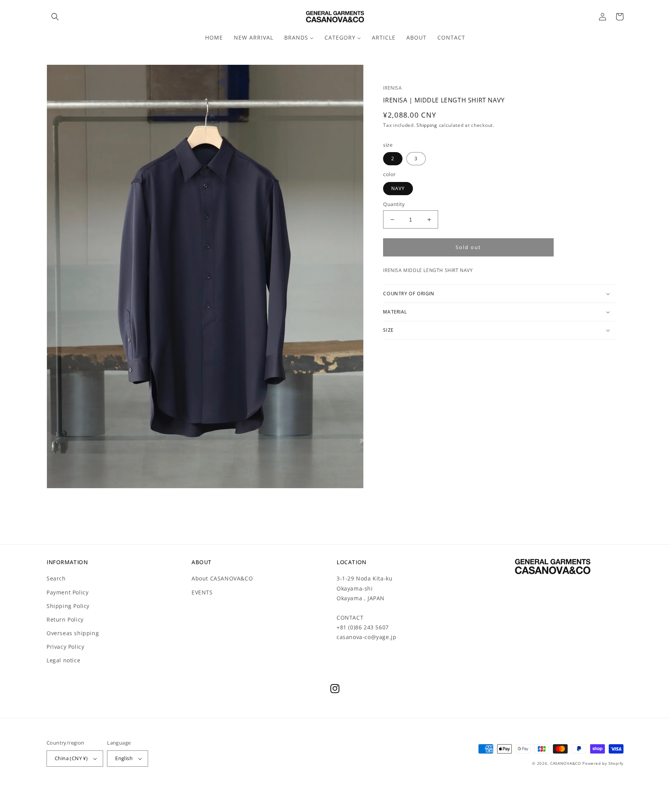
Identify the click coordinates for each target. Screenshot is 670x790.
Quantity (394, 204)
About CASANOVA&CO (222, 578)
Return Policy (65, 619)
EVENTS (202, 592)
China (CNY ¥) (71, 758)
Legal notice (63, 660)
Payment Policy (67, 592)
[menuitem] (214, 37)
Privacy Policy (65, 646)
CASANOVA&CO (565, 763)
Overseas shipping (73, 633)
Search (56, 578)
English (124, 758)
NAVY (398, 188)
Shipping (426, 125)
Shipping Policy (68, 606)
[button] (55, 16)
